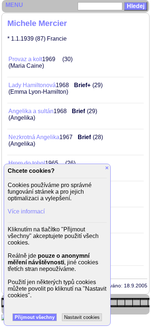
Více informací (26, 211)
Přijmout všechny (35, 317)
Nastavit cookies (82, 317)
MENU (14, 5)
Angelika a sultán (31, 111)
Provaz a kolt (25, 59)
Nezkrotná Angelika (33, 137)
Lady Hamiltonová (32, 85)
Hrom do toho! (26, 163)
